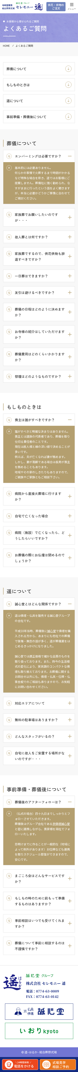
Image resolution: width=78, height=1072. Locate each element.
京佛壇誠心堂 (61, 824)
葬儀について (16, 68)
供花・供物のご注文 (56, 6)
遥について (14, 100)
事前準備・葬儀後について (26, 116)
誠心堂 (51, 631)
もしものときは (18, 84)
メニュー (72, 9)
